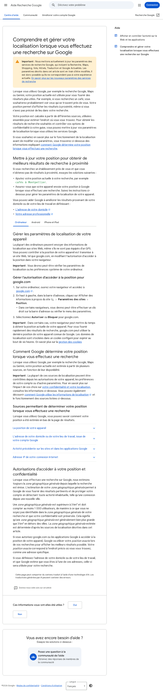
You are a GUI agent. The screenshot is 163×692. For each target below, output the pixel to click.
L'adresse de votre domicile (31, 209)
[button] (6, 5)
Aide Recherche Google (26, 5)
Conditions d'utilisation (51, 685)
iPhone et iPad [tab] (51, 222)
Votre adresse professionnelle (32, 214)
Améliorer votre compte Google (58, 15)
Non (20, 614)
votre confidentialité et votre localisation (66, 387)
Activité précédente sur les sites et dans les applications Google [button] (50, 448)
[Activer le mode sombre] (91, 685)
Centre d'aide (11, 15)
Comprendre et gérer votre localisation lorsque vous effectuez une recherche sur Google (139, 50)
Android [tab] (36, 222)
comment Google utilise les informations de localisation (57, 394)
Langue (72, 682)
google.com (23, 291)
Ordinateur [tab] (21, 222)
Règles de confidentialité (28, 685)
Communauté (30, 15)
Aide (117, 28)
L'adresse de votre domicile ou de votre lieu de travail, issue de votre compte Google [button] (49, 438)
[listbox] (76, 686)
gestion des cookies (70, 342)
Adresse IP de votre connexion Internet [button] (35, 457)
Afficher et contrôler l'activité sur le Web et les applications (138, 37)
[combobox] (96, 5)
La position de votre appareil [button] (29, 428)
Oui (75, 605)
